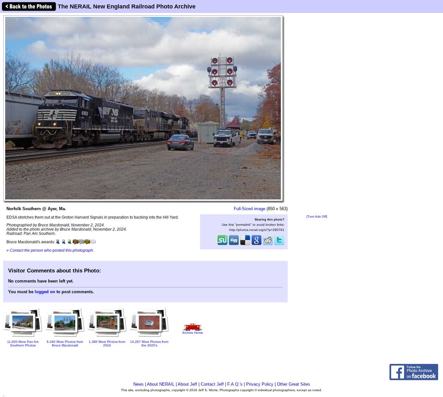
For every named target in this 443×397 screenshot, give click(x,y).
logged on (45, 291)
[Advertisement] (317, 114)
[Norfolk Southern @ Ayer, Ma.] (143, 108)
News (138, 384)
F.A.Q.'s (235, 384)
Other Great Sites (293, 384)
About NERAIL (160, 384)
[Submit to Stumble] (222, 244)
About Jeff (187, 384)
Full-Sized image (249, 208)
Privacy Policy (259, 384)
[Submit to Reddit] (268, 244)
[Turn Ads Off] (316, 216)
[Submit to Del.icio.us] (245, 244)
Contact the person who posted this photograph (51, 250)
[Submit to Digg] (234, 244)
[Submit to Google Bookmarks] (256, 244)
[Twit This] (279, 244)
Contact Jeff (212, 384)
